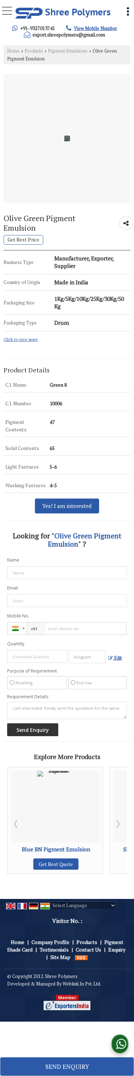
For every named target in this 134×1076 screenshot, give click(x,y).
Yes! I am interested (67, 505)
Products (34, 51)
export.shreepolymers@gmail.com (69, 34)
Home (13, 51)
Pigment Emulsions (68, 51)
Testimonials (54, 949)
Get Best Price (23, 239)
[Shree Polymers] (62, 12)
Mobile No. (18, 616)
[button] (95, 28)
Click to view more (21, 339)
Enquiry (116, 949)
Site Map (60, 957)
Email (12, 588)
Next (117, 824)
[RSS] (81, 957)
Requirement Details (27, 696)
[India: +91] (17, 628)
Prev (16, 824)
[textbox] (87, 656)
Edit (117, 658)
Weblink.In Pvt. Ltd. (82, 984)
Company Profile (50, 942)
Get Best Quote (105, 864)
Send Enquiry (67, 1066)
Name (13, 560)
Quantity (15, 644)
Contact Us (88, 949)
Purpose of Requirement (32, 671)
